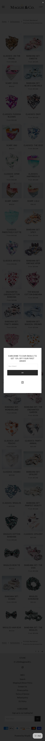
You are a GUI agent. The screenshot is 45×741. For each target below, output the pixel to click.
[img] (22, 382)
